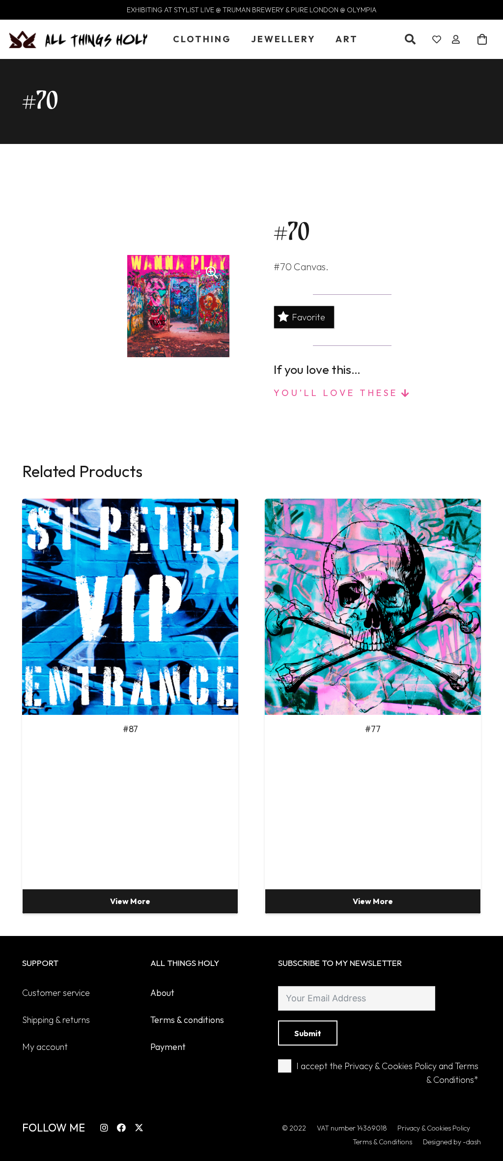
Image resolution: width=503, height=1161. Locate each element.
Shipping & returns (56, 1019)
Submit (307, 1033)
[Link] (436, 39)
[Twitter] (139, 1127)
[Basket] (482, 39)
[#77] (130, 607)
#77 (130, 729)
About (162, 992)
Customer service (56, 992)
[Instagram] (104, 1127)
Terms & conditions (187, 1019)
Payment (168, 1046)
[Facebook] (121, 1127)
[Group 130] (78, 39)
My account (45, 1046)
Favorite (308, 317)
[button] (409, 39)
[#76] (373, 607)
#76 (373, 729)
